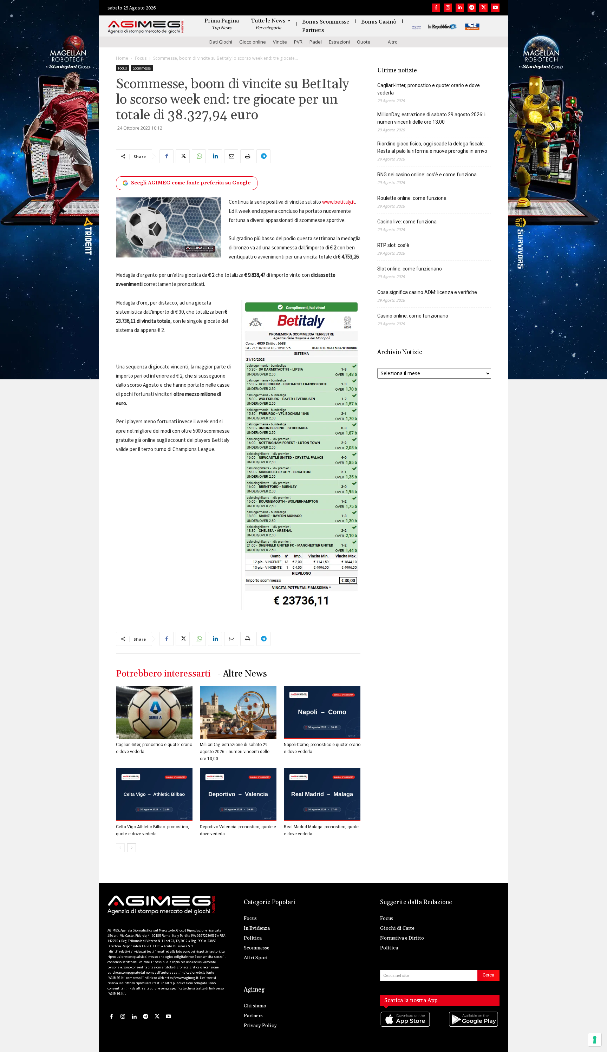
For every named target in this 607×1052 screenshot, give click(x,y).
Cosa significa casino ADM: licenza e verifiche (427, 292)
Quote (363, 42)
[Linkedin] (460, 8)
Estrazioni (339, 42)
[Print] (247, 156)
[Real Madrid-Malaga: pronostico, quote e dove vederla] (322, 794)
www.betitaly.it (338, 201)
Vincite (280, 42)
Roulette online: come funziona (411, 198)
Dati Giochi (220, 42)
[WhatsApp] (199, 156)
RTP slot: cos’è (393, 245)
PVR (298, 42)
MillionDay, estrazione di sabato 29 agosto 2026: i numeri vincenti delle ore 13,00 (234, 751)
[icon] (405, 1026)
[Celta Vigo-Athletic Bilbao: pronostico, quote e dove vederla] (154, 794)
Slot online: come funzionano (409, 269)
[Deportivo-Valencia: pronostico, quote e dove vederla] (238, 794)
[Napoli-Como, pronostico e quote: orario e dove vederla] (322, 712)
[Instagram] (448, 8)
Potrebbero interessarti (163, 673)
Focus (140, 58)
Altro (393, 42)
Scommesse (142, 68)
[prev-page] (120, 847)
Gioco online (252, 42)
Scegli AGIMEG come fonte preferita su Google (191, 183)
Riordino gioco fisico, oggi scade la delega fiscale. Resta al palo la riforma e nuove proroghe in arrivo (432, 147)
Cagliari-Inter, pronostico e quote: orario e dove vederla (428, 89)
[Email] (231, 156)
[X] (483, 8)
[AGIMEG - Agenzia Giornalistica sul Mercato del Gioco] (145, 27)
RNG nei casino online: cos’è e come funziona (427, 174)
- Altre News (242, 673)
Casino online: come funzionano (412, 316)
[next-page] (131, 847)
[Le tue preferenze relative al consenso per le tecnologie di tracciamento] (594, 1039)
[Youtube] (495, 8)
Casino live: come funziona (407, 221)
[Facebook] (436, 8)
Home (122, 58)
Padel (315, 42)
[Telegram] (472, 8)
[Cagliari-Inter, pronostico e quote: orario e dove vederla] (154, 712)
